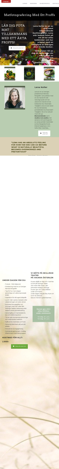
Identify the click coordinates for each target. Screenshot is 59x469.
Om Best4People (45, 3)
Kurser (25, 3)
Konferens (33, 3)
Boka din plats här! (18, 48)
